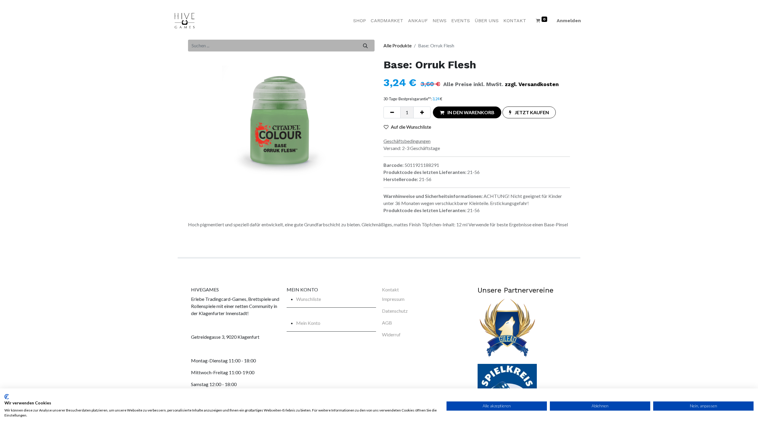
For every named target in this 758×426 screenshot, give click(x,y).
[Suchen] (365, 45)
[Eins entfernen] (392, 112)
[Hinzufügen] (422, 112)
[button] (467, 112)
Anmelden (569, 20)
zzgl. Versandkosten (532, 84)
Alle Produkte (397, 45)
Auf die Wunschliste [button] (411, 127)
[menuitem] (359, 21)
